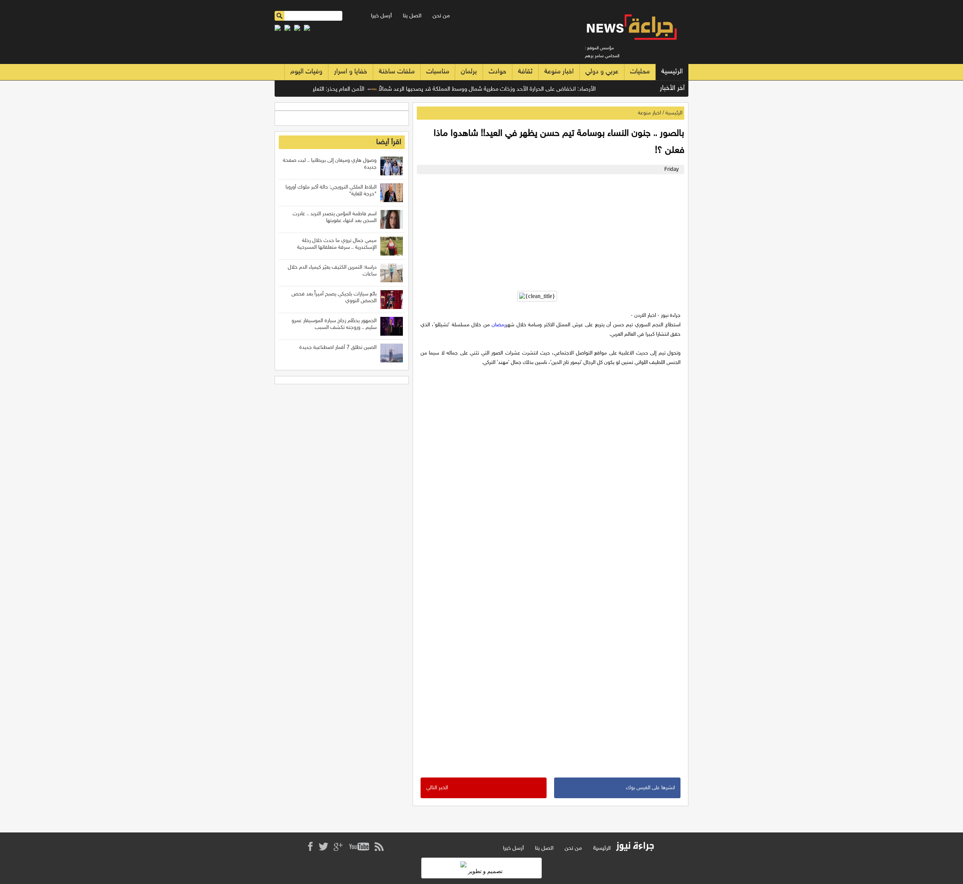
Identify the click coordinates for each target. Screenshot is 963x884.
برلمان (469, 72)
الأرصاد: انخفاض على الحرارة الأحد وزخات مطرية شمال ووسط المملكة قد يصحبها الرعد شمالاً (503, 89)
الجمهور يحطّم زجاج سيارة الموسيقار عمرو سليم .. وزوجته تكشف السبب (334, 324)
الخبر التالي (437, 788)
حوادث (497, 72)
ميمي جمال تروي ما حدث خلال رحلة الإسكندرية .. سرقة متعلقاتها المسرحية (337, 244)
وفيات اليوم (306, 72)
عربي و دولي (601, 72)
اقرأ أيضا (388, 142)
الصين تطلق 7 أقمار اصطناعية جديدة (338, 347)
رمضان (499, 325)
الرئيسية (672, 72)
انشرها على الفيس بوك (650, 788)
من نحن (441, 16)
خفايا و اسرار (350, 72)
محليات (640, 72)
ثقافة (525, 72)
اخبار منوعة (559, 72)
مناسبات (437, 72)
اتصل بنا (412, 16)
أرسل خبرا (381, 16)
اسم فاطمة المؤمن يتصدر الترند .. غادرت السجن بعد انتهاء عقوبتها (335, 217)
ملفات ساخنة (397, 72)
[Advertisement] (549, 230)
